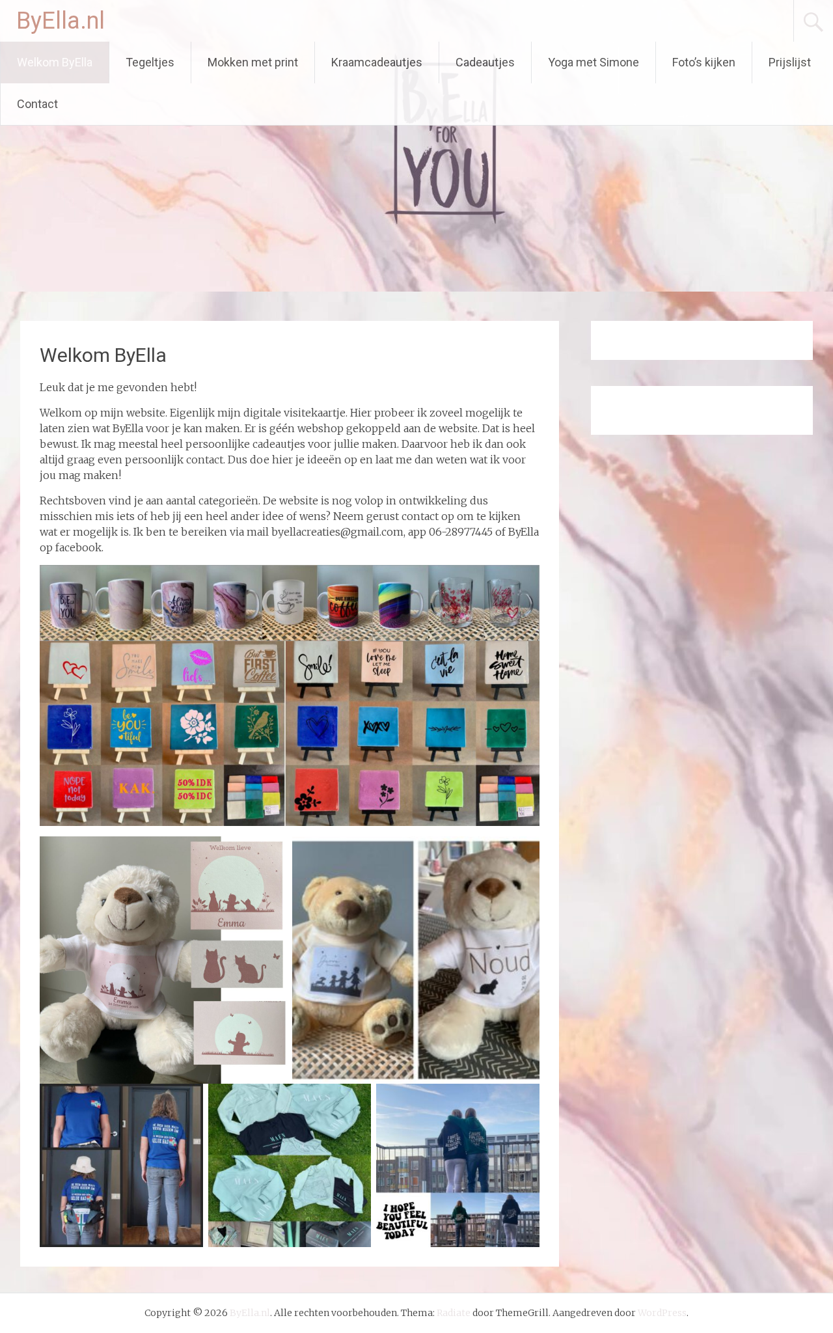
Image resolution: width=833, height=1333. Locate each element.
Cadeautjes (485, 62)
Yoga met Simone (593, 62)
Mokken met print (253, 62)
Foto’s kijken (703, 62)
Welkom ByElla (54, 62)
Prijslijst (790, 62)
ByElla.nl (60, 20)
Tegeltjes (150, 62)
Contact (37, 104)
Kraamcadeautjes (376, 62)
